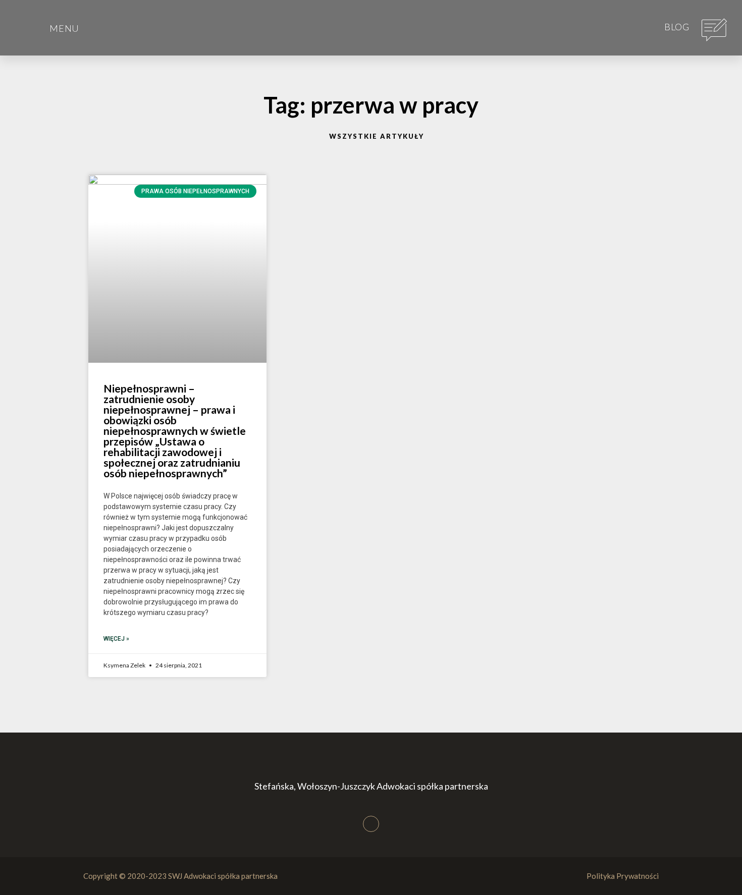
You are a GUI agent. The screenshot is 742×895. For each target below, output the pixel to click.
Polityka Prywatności (623, 875)
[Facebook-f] (371, 824)
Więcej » (116, 638)
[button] (25, 18)
